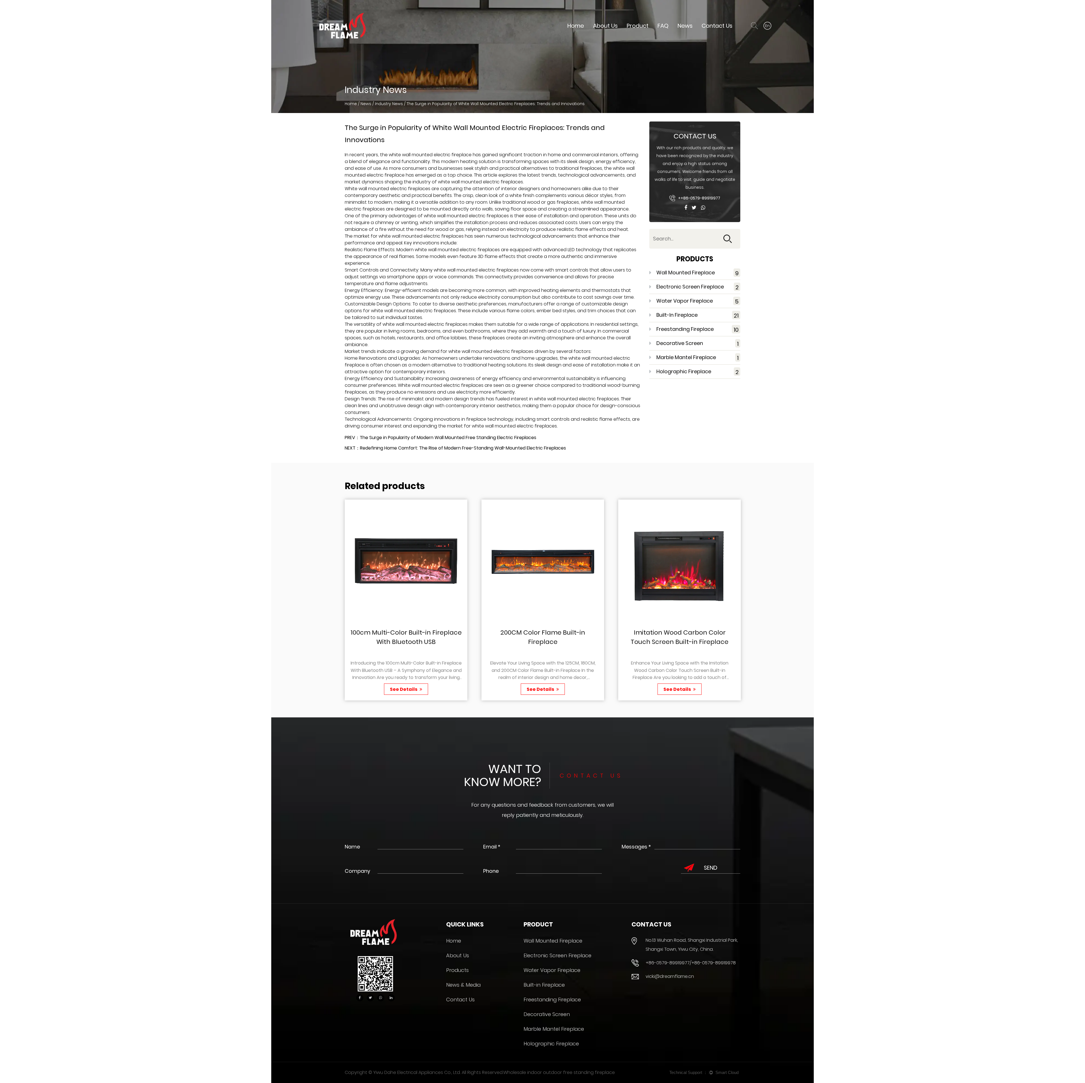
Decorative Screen (697, 344)
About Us (605, 26)
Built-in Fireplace (697, 315)
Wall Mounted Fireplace (697, 273)
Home (575, 26)
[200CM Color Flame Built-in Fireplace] (542, 561)
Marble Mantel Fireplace (697, 358)
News (685, 26)
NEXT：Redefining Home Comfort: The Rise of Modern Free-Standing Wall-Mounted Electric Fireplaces (455, 448)
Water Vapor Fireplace (697, 301)
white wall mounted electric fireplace (430, 154)
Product (637, 26)
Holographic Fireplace (697, 372)
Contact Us (717, 26)
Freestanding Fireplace (697, 329)
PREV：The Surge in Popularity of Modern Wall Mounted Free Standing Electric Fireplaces (440, 437)
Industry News (389, 104)
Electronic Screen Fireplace (697, 287)
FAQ (663, 26)
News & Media (463, 984)
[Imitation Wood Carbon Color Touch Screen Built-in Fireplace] (679, 561)
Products (457, 970)
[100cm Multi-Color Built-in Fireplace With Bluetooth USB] (406, 561)
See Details (404, 689)
